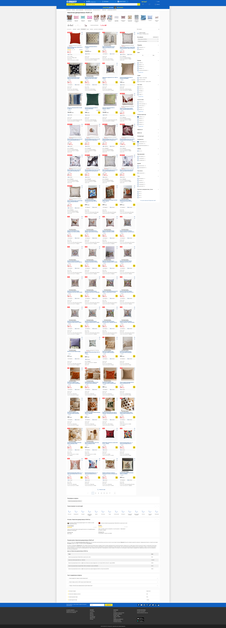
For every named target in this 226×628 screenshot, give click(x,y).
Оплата (114, 611)
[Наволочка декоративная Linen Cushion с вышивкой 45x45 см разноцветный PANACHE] (127, 130)
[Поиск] (138, 4)
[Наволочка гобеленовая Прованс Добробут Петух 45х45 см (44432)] (75, 222)
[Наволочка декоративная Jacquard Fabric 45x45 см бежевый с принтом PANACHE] (127, 38)
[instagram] (144, 605)
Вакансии (92, 615)
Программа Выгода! (117, 620)
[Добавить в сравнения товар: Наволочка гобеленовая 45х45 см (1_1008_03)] (99, 34)
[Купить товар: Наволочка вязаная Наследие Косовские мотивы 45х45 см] (116, 205)
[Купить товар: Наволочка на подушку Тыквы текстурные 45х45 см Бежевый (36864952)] (116, 356)
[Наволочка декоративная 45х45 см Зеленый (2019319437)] (92, 99)
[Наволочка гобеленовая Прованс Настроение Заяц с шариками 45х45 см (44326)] (110, 313)
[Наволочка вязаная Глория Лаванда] (75, 343)
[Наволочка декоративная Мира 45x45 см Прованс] (92, 343)
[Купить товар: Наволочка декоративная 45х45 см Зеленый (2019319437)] (99, 112)
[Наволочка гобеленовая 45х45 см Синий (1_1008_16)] (75, 99)
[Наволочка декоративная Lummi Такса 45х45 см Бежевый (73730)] (92, 434)
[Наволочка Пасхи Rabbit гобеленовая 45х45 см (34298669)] (127, 464)
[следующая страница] (115, 493)
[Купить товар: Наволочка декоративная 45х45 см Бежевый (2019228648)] (134, 82)
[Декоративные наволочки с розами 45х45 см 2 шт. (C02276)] (110, 434)
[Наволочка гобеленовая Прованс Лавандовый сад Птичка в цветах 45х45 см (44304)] (75, 282)
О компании (92, 611)
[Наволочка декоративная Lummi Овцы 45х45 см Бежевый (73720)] (75, 434)
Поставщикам (92, 616)
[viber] (147, 605)
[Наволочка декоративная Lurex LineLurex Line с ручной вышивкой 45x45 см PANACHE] (110, 161)
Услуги (114, 617)
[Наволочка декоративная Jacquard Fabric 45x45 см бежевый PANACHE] (75, 191)
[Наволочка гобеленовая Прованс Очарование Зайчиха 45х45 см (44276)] (75, 313)
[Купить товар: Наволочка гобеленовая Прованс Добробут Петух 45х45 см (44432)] (81, 235)
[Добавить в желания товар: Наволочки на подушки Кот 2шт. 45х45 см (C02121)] (117, 63)
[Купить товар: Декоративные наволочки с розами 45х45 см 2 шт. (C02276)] (116, 447)
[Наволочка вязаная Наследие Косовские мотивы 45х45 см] (110, 191)
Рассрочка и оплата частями (118, 612)
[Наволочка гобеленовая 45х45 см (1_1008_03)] (92, 38)
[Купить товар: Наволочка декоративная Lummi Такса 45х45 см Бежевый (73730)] (99, 447)
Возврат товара (116, 615)
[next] (158, 506)
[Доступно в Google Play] (140, 621)
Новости (91, 612)
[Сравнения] (143, 4)
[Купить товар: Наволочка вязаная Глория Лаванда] (81, 356)
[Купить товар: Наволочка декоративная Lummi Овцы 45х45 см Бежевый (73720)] (81, 447)
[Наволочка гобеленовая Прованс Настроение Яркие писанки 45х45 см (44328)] (127, 282)
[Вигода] (144, 1)
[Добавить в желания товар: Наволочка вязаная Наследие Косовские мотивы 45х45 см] (117, 186)
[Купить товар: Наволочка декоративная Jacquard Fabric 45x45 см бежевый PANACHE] (81, 205)
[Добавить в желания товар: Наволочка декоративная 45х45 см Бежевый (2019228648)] (134, 63)
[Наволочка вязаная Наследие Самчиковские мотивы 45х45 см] (92, 191)
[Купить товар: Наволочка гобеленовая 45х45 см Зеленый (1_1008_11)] (116, 112)
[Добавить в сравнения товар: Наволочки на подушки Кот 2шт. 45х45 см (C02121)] (117, 65)
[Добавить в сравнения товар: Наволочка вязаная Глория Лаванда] (82, 339)
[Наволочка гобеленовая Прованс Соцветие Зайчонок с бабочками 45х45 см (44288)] (127, 313)
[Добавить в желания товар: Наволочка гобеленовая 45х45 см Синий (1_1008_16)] (82, 93)
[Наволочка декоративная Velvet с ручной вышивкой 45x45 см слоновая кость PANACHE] (110, 130)
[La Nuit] (70, 25)
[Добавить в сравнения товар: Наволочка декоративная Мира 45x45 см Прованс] (99, 339)
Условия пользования (141, 611)
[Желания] (149, 4)
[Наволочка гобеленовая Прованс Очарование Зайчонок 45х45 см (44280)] (92, 313)
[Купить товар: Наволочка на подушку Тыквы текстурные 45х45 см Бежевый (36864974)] (81, 417)
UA (84, 1)
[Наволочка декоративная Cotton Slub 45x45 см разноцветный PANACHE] (127, 161)
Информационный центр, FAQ (71, 611)
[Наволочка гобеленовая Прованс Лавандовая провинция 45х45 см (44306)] (110, 252)
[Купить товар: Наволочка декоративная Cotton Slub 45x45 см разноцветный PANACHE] (134, 174)
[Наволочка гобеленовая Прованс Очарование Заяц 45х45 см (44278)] (92, 252)
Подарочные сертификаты (118, 619)
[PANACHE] (77, 25)
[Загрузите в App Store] (140, 618)
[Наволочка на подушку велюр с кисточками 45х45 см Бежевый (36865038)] (127, 343)
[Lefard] (103, 25)
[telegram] (153, 605)
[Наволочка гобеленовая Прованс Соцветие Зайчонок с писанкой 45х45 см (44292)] (127, 222)
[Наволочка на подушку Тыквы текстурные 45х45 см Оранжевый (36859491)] (75, 374)
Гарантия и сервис (116, 616)
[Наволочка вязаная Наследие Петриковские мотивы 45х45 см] (127, 191)
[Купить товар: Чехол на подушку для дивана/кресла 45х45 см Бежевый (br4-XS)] (134, 387)
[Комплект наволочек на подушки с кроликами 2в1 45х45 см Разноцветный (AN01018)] (110, 464)
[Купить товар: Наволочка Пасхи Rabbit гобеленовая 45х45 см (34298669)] (134, 477)
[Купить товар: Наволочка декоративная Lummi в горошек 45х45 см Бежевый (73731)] (134, 417)
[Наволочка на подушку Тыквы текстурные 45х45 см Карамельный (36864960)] (110, 374)
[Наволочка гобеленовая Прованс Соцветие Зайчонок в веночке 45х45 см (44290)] (75, 252)
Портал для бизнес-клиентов (142, 612)
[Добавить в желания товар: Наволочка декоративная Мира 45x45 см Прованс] (99, 337)
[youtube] (141, 605)
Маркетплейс (92, 617)
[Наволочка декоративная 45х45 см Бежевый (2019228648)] (127, 69)
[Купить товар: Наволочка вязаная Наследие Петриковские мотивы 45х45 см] (134, 205)
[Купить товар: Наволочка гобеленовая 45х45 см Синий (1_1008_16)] (81, 112)
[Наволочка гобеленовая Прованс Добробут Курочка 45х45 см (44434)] (92, 222)
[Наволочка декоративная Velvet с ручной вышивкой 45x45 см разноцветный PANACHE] (92, 161)
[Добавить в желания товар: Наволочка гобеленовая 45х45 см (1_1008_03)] (99, 32)
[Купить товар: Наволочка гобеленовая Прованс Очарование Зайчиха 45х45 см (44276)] (81, 326)
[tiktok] (150, 605)
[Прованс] (85, 25)
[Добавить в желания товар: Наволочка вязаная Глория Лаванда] (82, 337)
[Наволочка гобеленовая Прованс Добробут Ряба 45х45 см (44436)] (110, 222)
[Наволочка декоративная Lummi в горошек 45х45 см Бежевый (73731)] (127, 404)
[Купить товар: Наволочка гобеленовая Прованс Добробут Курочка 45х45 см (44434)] (99, 235)
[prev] (155, 506)
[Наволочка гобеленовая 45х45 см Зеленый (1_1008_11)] (110, 99)
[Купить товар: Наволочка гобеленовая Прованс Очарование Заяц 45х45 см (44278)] (99, 266)
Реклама (91, 619)
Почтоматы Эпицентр (117, 621)
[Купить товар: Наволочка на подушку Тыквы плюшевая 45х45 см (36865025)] (99, 417)
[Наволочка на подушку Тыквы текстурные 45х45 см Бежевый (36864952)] (110, 343)
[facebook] (138, 605)
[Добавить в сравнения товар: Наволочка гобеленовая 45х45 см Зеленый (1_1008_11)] (117, 95)
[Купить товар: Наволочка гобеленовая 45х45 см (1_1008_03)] (99, 51)
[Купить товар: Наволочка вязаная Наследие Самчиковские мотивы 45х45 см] (99, 205)
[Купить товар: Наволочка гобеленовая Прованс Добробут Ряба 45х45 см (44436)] (116, 235)
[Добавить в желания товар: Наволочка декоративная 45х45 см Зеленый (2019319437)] (99, 93)
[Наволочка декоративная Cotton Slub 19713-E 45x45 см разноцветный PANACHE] (75, 161)
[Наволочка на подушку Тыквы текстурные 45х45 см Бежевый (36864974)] (75, 404)
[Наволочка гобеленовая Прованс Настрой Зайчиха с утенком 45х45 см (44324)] (110, 282)
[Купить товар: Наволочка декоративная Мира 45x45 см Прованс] (99, 357)
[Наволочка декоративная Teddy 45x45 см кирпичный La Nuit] (75, 38)
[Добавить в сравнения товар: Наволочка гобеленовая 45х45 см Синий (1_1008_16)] (82, 95)
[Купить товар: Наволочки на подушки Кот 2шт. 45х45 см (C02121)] (116, 82)
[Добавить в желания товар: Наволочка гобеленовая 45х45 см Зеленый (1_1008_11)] (117, 93)
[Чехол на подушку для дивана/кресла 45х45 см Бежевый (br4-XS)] (127, 374)
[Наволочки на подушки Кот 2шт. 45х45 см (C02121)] (110, 69)
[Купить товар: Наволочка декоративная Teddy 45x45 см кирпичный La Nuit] (81, 52)
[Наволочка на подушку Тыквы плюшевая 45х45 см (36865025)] (92, 404)
